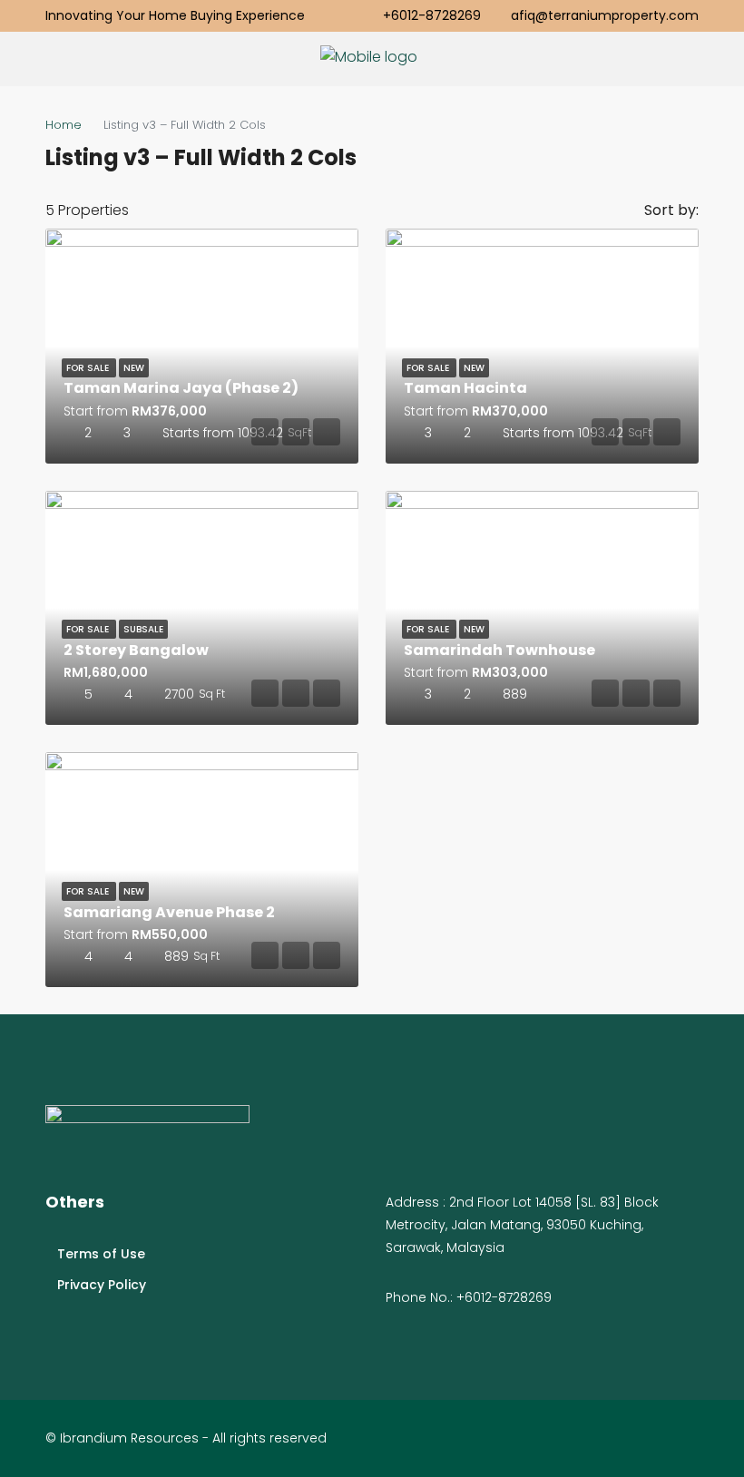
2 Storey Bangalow (136, 650)
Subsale (143, 629)
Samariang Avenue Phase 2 (169, 912)
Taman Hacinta (465, 387)
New (133, 368)
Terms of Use (101, 1254)
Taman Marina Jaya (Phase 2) (181, 387)
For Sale (89, 368)
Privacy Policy (101, 1285)
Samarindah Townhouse (499, 650)
